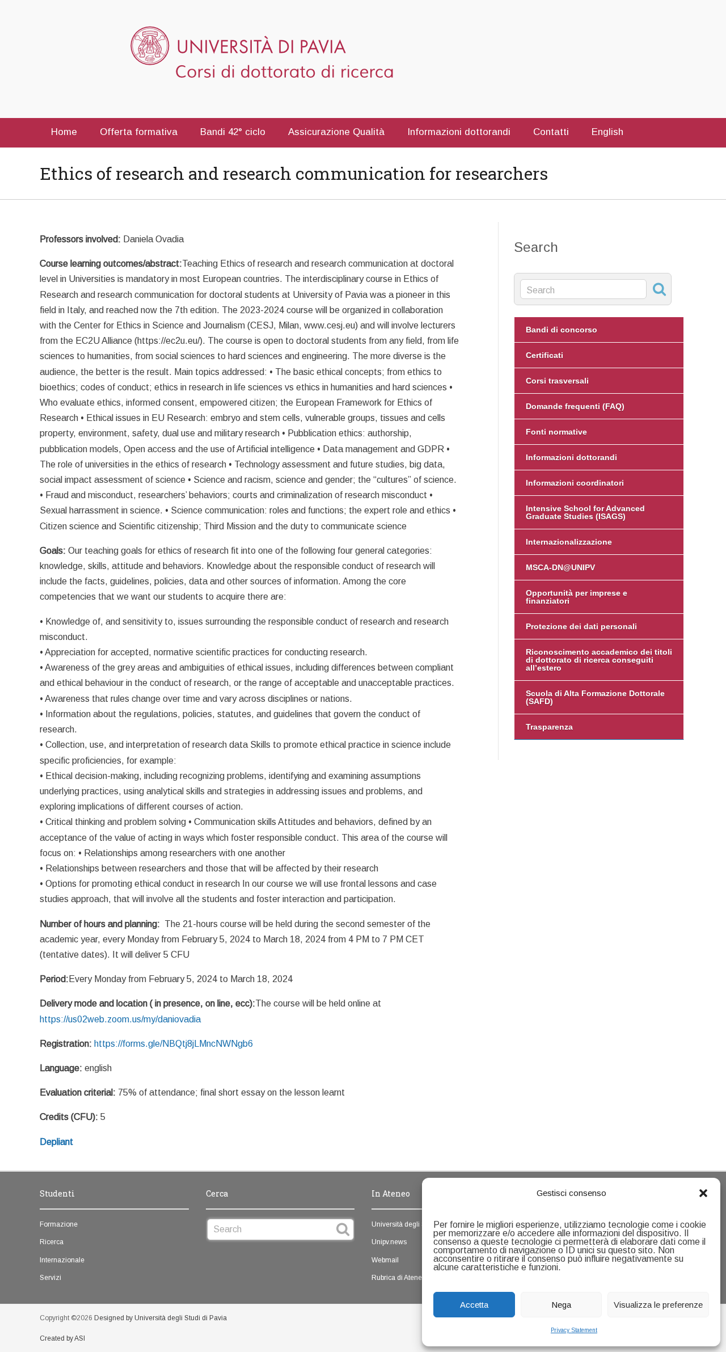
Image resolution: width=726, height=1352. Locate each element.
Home (64, 132)
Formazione (59, 1224)
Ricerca (52, 1242)
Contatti (551, 132)
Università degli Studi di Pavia (418, 1224)
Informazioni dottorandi (458, 132)
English (607, 132)
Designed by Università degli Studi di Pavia (160, 1318)
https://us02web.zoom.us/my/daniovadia (120, 1019)
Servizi (50, 1278)
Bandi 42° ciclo (232, 132)
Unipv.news (389, 1242)
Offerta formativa (139, 132)
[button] (703, 1193)
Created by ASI (62, 1338)
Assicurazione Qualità (336, 132)
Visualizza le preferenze (658, 1304)
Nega (561, 1304)
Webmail (385, 1260)
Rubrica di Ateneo (399, 1278)
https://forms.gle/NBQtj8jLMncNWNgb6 (173, 1043)
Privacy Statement (574, 1330)
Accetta (474, 1304)
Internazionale (62, 1260)
